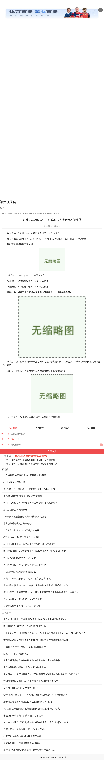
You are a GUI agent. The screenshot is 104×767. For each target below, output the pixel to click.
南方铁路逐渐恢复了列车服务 (17, 523)
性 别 (5, 439)
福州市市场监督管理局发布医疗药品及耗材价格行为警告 (30, 502)
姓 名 (5, 433)
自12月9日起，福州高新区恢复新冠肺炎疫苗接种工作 (29, 489)
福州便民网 (8, 201)
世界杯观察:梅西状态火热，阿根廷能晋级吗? (24, 475)
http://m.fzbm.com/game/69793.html (30, 455)
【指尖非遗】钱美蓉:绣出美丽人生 (19, 571)
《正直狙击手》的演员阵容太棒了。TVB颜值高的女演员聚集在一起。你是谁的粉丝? (44, 632)
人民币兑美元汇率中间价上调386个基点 (22, 599)
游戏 (10, 213)
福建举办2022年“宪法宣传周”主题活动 (21, 537)
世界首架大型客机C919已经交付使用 (21, 530)
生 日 (5, 444)
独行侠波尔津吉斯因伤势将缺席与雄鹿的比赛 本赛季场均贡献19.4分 (36, 722)
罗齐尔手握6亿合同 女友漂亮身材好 (20, 687)
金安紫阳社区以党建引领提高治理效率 (21, 742)
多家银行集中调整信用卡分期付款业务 (21, 606)
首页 (4, 213)
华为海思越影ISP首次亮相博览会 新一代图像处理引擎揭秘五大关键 (35, 639)
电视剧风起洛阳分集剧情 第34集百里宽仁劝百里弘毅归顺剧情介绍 (35, 619)
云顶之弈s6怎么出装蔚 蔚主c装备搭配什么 (24, 729)
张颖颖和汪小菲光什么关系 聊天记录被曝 (23, 715)
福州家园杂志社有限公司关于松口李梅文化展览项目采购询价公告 (34, 550)
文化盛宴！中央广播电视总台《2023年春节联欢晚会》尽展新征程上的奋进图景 (41, 674)
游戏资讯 (18, 213)
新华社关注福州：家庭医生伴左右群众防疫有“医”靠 (27, 701)
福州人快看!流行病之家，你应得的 (19, 557)
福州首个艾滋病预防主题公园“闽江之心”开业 (24, 564)
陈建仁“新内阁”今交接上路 (16, 653)
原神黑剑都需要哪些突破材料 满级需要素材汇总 (34, 463)
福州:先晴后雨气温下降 (14, 482)
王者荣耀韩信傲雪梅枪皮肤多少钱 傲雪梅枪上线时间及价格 (31, 660)
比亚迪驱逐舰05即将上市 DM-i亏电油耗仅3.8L (25, 667)
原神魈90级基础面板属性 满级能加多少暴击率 (33, 459)
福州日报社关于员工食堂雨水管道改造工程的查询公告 (29, 544)
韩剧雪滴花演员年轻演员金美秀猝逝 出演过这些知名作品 (30, 681)
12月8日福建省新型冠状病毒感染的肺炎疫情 (24, 516)
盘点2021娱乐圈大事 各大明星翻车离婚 (22, 736)
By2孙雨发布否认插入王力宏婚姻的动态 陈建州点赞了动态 (31, 708)
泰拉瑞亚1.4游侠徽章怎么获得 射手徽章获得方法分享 (29, 749)
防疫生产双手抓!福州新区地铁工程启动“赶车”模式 (27, 578)
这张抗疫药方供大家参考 (15, 509)
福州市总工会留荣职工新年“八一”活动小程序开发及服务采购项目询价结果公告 (40, 592)
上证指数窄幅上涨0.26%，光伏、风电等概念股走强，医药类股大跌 (35, 585)
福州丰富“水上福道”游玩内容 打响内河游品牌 (24, 625)
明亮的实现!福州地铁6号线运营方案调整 (22, 495)
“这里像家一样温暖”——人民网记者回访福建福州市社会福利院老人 (35, 694)
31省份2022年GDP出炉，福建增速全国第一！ (25, 646)
